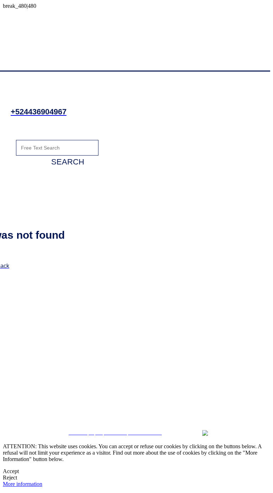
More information (22, 484)
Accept (11, 471)
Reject (10, 478)
